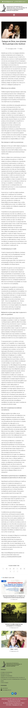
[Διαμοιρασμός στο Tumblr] (10, 571)
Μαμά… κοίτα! (14, 649)
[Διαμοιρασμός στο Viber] (17, 568)
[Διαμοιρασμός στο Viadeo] (14, 571)
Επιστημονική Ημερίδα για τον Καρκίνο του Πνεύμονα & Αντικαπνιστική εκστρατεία (14, 596)
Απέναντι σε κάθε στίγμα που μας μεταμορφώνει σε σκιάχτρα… (14, 625)
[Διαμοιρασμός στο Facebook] (6, 568)
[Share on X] (3, 568)
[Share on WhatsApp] (17, 571)
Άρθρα (21, 48)
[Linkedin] (12, 693)
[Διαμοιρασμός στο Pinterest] (10, 568)
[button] (14, 15)
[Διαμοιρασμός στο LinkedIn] (13, 568)
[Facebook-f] (15, 693)
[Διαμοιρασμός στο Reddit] (24, 568)
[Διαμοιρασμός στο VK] (20, 568)
